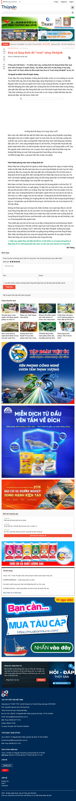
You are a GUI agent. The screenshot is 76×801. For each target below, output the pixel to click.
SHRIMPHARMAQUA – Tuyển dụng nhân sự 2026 (19, 580)
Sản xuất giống (24, 48)
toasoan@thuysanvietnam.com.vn (17, 717)
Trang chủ (4, 52)
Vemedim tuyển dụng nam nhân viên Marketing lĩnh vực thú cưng (24, 584)
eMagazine (64, 2)
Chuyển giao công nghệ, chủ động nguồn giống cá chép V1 (10, 317)
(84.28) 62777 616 (15, 720)
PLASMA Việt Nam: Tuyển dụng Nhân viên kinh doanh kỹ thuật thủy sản (26, 588)
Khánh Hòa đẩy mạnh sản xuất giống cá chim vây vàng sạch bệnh (47, 317)
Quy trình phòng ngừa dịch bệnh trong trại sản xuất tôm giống (9, 335)
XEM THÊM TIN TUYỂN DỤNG (12, 593)
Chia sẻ (4, 60)
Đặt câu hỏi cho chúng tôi (37, 535)
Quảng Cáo (5, 781)
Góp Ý (3, 783)
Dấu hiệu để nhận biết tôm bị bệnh (15, 520)
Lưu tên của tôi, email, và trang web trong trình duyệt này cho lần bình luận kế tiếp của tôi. (35, 283)
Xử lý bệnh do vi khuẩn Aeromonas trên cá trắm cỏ (20, 526)
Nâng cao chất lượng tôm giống (28, 316)
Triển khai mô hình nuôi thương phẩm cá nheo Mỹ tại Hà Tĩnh (65, 317)
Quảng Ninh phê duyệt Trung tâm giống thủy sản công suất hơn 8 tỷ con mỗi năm (28, 335)
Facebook (4, 785)
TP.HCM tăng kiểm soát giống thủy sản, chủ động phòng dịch (47, 335)
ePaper (56, 2)
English (71, 2)
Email (41, 275)
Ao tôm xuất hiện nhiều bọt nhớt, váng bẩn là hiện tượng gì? (23, 532)
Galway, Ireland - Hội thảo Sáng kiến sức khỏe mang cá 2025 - (42, 44)
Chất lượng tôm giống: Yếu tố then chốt (64, 335)
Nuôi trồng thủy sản (13, 48)
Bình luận (4, 67)
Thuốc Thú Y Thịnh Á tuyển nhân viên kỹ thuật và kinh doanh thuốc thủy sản (27, 576)
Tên (5, 275)
